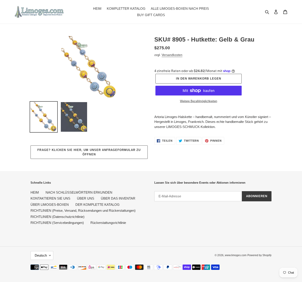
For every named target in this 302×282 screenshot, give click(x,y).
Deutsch (41, 255)
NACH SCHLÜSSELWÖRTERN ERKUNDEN (79, 192)
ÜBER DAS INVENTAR (118, 198)
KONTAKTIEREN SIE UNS (50, 198)
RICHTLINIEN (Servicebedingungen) (57, 223)
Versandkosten (172, 55)
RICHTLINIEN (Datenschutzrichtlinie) (57, 217)
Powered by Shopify (259, 255)
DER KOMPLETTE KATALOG (97, 204)
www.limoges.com (236, 255)
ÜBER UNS (85, 198)
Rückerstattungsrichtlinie (108, 223)
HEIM (35, 192)
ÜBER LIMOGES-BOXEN (50, 204)
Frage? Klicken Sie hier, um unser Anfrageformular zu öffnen (89, 152)
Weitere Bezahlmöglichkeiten (198, 101)
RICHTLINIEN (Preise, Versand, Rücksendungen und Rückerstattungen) (83, 210)
